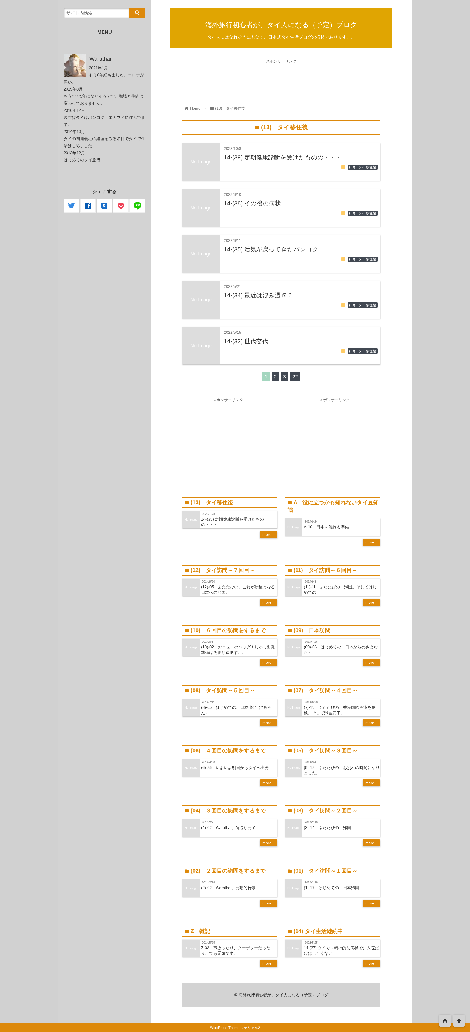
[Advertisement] (281, 78)
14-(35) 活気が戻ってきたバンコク (271, 249)
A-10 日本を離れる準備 (326, 526)
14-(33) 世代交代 (246, 341)
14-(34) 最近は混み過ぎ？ (258, 295)
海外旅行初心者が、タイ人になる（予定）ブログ (281, 25)
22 (295, 376)
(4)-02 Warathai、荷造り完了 (228, 827)
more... (268, 534)
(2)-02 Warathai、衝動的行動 (228, 887)
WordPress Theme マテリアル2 (235, 1028)
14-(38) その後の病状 (252, 203)
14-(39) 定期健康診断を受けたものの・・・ (283, 157)
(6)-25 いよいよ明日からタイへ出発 (235, 767)
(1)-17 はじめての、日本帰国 (331, 887)
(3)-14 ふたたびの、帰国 (327, 827)
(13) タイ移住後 (362, 167)
